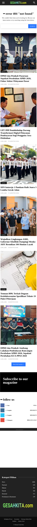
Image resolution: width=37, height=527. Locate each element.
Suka (35, 405)
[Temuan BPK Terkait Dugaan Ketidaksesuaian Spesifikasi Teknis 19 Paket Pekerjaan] (18, 270)
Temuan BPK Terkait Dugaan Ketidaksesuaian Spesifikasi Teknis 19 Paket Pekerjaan (18, 296)
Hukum (3, 289)
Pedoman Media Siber (26, 519)
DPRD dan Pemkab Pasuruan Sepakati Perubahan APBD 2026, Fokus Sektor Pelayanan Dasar (15, 78)
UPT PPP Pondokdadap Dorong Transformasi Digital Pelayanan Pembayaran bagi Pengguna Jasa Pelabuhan (15, 134)
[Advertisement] (18, 449)
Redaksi (14, 521)
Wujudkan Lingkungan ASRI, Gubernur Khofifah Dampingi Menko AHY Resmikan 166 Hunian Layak (17, 242)
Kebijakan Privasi (8, 519)
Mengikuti (33, 410)
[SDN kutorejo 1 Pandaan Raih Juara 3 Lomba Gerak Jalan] (18, 164)
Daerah (3, 71)
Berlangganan (32, 420)
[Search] (34, 2)
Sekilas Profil (21, 521)
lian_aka (3, 84)
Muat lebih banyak (18, 364)
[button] (3, 2)
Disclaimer (16, 519)
